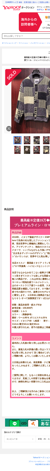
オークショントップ (9, 43)
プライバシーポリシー (37, 461)
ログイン (40, 10)
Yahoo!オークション (41, 457)
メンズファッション (37, 43)
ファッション (23, 43)
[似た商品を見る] (9, 128)
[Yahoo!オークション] (19, 6)
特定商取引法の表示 (42, 464)
